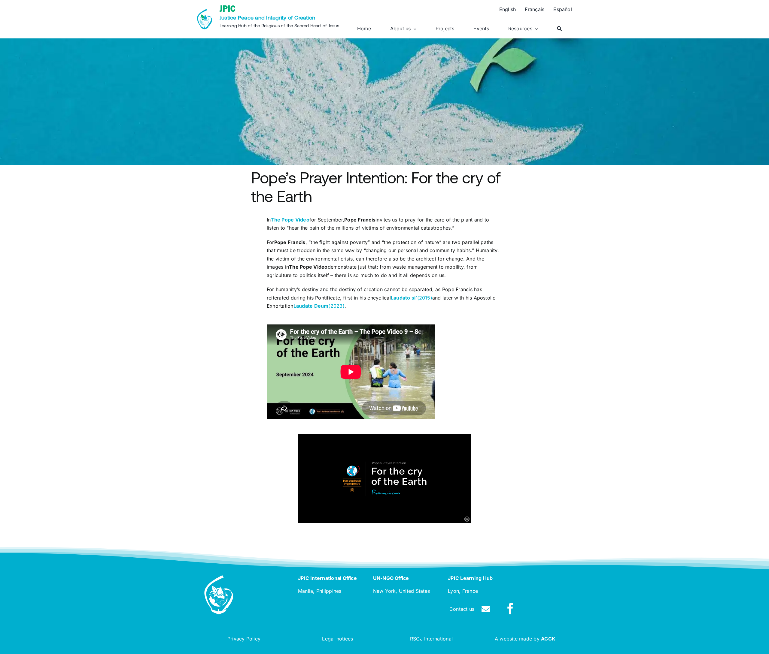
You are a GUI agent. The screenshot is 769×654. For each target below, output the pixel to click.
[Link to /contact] (485, 609)
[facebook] (510, 608)
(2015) (411, 298)
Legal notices (337, 639)
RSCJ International (431, 639)
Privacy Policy (243, 639)
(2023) (319, 306)
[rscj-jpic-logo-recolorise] (204, 11)
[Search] (559, 28)
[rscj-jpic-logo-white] (218, 578)
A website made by (525, 639)
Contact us (461, 609)
